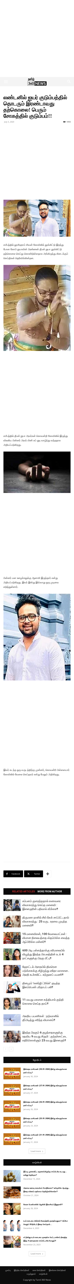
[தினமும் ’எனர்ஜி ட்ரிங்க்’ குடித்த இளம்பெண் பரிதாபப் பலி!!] (12, 987)
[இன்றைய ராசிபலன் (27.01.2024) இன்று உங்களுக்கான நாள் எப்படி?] (12, 1090)
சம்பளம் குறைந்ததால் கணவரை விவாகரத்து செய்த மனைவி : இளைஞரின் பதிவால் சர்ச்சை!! (41, 905)
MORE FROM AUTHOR (50, 891)
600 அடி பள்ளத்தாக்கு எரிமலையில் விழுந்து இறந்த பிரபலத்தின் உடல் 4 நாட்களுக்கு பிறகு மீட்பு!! (43, 954)
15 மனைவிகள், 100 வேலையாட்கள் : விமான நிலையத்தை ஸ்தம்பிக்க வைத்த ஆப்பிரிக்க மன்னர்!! (46, 937)
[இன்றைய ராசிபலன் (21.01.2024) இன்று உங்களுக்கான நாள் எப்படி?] (12, 1139)
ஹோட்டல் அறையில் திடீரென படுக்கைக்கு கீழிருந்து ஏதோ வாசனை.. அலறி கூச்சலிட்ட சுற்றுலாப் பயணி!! (45, 970)
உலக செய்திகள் (39, 1270)
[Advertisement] (37, 38)
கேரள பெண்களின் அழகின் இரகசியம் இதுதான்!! (42, 1204)
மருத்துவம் (31, 1273)
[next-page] (11, 1049)
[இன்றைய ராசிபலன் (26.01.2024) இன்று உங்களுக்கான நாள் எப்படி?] (12, 1106)
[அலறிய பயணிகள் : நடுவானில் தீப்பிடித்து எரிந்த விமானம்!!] (12, 1020)
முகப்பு (8, 1270)
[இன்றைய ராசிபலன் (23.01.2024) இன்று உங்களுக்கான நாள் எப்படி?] (12, 1123)
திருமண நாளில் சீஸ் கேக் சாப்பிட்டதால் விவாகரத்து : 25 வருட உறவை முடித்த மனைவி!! (45, 921)
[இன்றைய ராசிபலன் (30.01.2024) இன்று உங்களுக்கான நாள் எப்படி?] (12, 1073)
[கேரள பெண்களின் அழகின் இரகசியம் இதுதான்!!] (12, 1209)
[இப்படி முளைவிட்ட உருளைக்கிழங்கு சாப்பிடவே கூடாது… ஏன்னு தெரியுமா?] (12, 1176)
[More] (47, 873)
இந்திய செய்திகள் (21, 1270)
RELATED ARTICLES (23, 891)
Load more (36, 1151)
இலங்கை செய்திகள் (57, 1270)
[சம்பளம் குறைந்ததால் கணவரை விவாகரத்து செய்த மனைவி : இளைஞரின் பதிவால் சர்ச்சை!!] (12, 905)
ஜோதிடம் (37, 1060)
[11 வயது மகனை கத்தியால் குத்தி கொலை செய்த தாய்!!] (12, 1004)
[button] (5, 81)
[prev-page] (5, 1049)
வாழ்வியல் (37, 1162)
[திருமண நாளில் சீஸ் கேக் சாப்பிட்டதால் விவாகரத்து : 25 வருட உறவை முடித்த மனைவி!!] (12, 921)
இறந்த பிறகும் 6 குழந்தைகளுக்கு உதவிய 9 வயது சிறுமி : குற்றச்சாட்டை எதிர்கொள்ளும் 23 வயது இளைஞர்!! (44, 1036)
